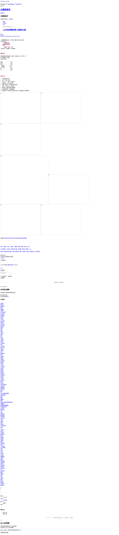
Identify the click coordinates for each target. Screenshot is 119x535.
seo (35, 251)
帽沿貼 (1, 304)
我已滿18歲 (3, 532)
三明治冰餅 (2, 312)
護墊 (14, 251)
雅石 (1, 390)
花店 (1, 412)
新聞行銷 (38, 251)
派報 (1, 419)
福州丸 (1, 341)
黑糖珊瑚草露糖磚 (4, 405)
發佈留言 (2, 277)
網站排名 (2, 409)
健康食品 (25, 238)
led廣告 (2, 429)
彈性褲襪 (2, 443)
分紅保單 (2, 385)
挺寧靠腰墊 (2, 394)
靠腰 (1, 396)
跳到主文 (2, 13)
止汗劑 (1, 319)
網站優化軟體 (3, 406)
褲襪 (1, 441)
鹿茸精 (1, 35)
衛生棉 (1, 251)
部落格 (4, 23)
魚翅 (1, 344)
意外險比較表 (3, 384)
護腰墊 (1, 399)
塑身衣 (1, 481)
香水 (1, 476)
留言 (12, 264)
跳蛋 (1, 459)
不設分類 (11, 19)
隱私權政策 (66, 517)
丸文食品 (8, 249)
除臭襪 (19, 249)
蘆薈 (1, 472)
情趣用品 (2, 456)
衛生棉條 (6, 251)
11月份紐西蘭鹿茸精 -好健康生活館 (14, 30)
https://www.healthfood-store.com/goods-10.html (10, 36)
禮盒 (22, 246)
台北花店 (2, 418)
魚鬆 (1, 246)
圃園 (1, 479)
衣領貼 (1, 303)
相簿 (4, 21)
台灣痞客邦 (5, 9)
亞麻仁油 (12, 238)
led (1, 428)
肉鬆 (1, 330)
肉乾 (1, 335)
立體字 (1, 421)
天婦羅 (15, 246)
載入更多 (2, 270)
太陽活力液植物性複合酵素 (6, 402)
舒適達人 (10, 251)
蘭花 (1, 391)
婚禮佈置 (2, 415)
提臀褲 (1, 485)
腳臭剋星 (13, 249)
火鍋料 (11, 246)
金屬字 (1, 424)
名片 (4, 24)
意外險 (1, 383)
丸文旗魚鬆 (2, 249)
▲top (1, 268)
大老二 (1, 450)
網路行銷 (32, 251)
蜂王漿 (5, 238)
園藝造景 (2, 387)
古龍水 (1, 478)
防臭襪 (1, 310)
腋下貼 (1, 318)
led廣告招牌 (3, 425)
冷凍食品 (2, 343)
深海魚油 (21, 238)
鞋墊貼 (1, 322)
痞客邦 (9, 264)
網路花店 (2, 413)
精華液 (1, 473)
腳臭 (16, 249)
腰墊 (1, 397)
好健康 (1, 372)
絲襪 (1, 444)
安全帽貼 (2, 315)
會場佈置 (2, 416)
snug (30, 249)
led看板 (2, 432)
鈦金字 (1, 431)
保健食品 (2, 374)
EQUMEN (2, 483)
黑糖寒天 (2, 403)
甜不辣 (19, 246)
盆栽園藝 (2, 388)
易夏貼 (27, 249)
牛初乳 (8, 238)
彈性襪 (23, 249)
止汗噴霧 (2, 321)
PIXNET (50, 517)
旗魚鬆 (4, 246)
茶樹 (1, 475)
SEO (1, 410)
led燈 (1, 427)
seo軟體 (2, 408)
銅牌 (1, 422)
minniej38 (2, 257)
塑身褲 (1, 482)
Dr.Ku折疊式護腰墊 (4, 393)
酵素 (1, 381)
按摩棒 (1, 457)
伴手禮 (25, 246)
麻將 (1, 449)
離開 (7, 532)
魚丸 (8, 246)
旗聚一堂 (2, 325)
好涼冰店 (2, 313)
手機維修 (2, 462)
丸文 (29, 246)
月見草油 (16, 238)
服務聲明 (71, 517)
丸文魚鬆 (2, 446)
